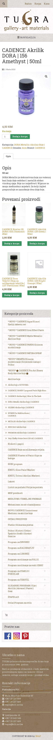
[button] (46, 76)
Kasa (46, 3)
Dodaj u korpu (20, 136)
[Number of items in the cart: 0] (6, 615)
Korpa (37, 3)
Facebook (7, 636)
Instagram (16, 636)
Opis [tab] (8, 156)
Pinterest (25, 636)
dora (24, 147)
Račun (28, 3)
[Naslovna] (26, 20)
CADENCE (40, 147)
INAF (38, 736)
